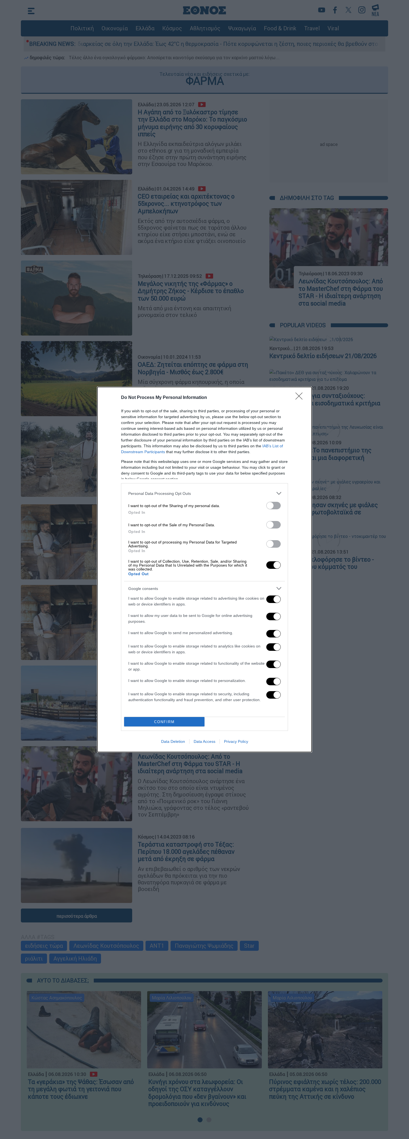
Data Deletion (173, 741)
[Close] (300, 398)
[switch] (273, 505)
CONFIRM (164, 722)
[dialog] (204, 569)
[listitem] (204, 493)
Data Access (204, 741)
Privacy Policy (236, 741)
